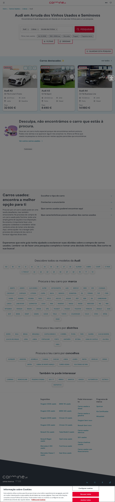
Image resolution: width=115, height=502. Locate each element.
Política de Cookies (38, 500)
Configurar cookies (86, 488)
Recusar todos (85, 494)
